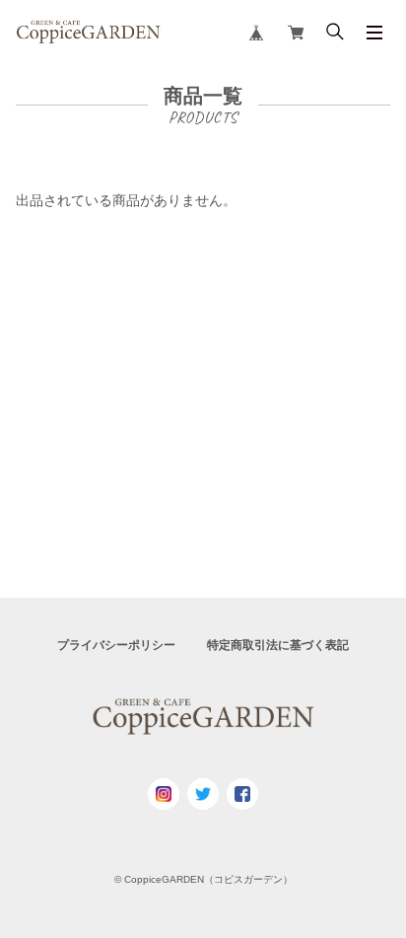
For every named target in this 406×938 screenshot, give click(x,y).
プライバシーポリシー (116, 645)
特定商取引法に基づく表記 (278, 645)
